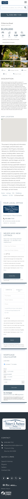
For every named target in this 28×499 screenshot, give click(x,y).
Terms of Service (18, 346)
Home (3, 193)
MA (13, 193)
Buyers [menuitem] (4, 464)
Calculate (14, 387)
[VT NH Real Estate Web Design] (6, 493)
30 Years (7, 364)
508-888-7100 (9, 218)
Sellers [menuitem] (3, 467)
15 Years (14, 364)
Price (5, 369)
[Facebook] (3, 478)
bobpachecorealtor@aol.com (13, 445)
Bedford (5, 195)
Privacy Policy (9, 346)
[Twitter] (16, 478)
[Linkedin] (20, 478)
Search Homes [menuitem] (7, 461)
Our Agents (12, 223)
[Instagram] (11, 478)
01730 (11, 195)
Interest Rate (7, 379)
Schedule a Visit (19, 290)
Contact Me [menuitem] (5, 470)
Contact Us (6, 223)
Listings (8, 193)
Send (12, 340)
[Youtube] (7, 478)
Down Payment (8, 374)
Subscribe (12, 276)
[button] (25, 8)
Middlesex (19, 193)
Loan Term (6, 360)
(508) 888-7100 (15, 15)
